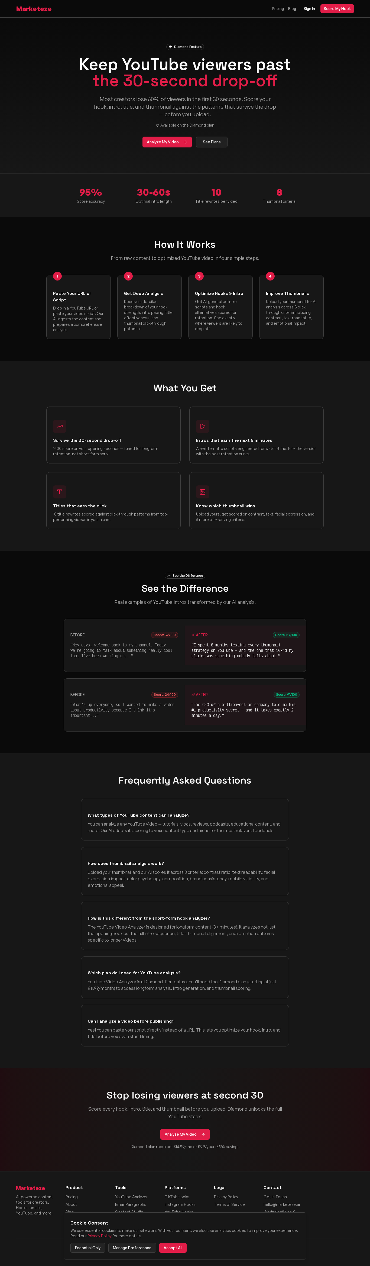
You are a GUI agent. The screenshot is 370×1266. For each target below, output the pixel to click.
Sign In (309, 8)
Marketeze (34, 9)
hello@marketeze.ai (282, 1204)
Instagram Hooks (180, 1204)
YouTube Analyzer (131, 1196)
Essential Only (87, 1247)
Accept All (173, 1247)
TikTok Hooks (177, 1196)
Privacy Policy (226, 1196)
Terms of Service (229, 1204)
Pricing (278, 8)
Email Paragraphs (130, 1204)
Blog (292, 8)
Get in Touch (275, 1196)
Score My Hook (337, 8)
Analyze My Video (163, 142)
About (71, 1204)
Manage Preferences (132, 1247)
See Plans (212, 142)
